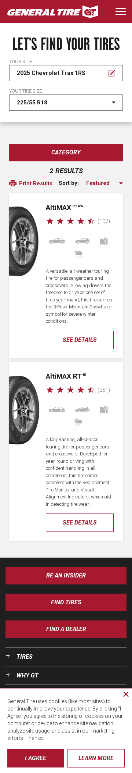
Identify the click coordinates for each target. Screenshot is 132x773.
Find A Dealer (66, 629)
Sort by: (69, 183)
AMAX (64, 207)
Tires (24, 656)
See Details (80, 339)
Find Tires (66, 602)
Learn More (96, 758)
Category (66, 152)
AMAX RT (66, 376)
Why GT (27, 675)
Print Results (35, 183)
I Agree (35, 758)
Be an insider (66, 575)
